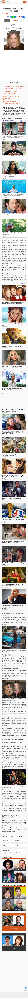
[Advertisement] (14, 65)
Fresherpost (4, 5)
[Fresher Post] (4, 2)
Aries (14, 948)
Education (5, 94)
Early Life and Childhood (9, 93)
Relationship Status (7, 99)
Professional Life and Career (9, 101)
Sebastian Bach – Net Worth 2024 (11, 96)
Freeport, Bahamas (11, 28)
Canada (19, 28)
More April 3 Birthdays (14, 914)
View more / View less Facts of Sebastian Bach (14, 852)
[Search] (24, 2)
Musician (9, 5)
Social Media (6, 98)
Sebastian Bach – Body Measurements (12, 103)
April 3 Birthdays (14, 928)
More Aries (14, 934)
